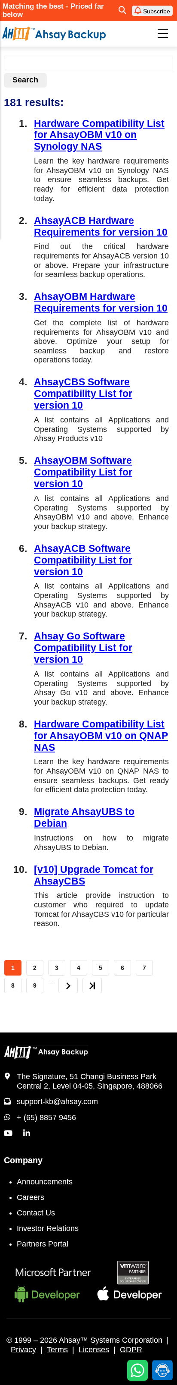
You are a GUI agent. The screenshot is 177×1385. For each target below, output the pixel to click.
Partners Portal (42, 1244)
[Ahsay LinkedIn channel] (26, 1133)
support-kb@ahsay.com (57, 1101)
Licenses (94, 1349)
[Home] (54, 33)
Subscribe (155, 11)
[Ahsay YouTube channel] (8, 1133)
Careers (30, 1197)
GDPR (131, 1349)
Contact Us (36, 1213)
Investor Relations (48, 1228)
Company (23, 1160)
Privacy (23, 1349)
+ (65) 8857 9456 (46, 1117)
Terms (57, 1349)
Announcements (45, 1181)
